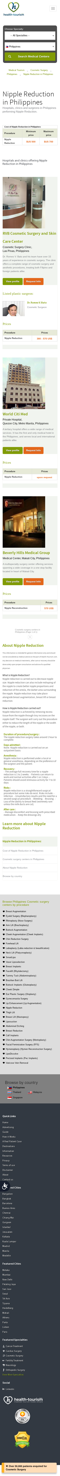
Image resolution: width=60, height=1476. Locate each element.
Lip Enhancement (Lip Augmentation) (23, 1003)
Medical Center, (12, 558)
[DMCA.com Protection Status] (22, 1439)
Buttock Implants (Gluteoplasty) (21, 985)
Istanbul (6, 1227)
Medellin (6, 1256)
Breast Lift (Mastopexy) (17, 1017)
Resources (7, 1156)
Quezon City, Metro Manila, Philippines (25, 423)
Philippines (12, 74)
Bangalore (7, 1194)
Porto (5, 1323)
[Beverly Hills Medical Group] (24, 521)
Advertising (8, 1127)
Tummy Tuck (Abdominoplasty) (21, 975)
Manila (5, 1251)
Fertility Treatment (14, 1361)
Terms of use (8, 1165)
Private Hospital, (13, 419)
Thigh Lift (10, 1012)
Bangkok (6, 1199)
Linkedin (10, 1389)
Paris (5, 1332)
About (5, 1175)
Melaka (6, 1270)
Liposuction (11, 1021)
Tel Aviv (6, 1299)
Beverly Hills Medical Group (26, 553)
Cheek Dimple (12, 989)
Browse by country (12, 876)
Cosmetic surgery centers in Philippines (23, 859)
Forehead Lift (12, 943)
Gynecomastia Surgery (17, 998)
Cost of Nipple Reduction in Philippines (23, 850)
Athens (5, 1318)
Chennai (6, 1213)
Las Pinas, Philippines (16, 251)
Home (5, 1123)
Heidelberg (7, 1308)
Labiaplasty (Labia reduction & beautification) (27, 948)
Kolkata (6, 1237)
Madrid (6, 1246)
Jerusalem (7, 1232)
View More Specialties (13, 1375)
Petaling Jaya (9, 1284)
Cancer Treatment (14, 1346)
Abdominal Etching (15, 1026)
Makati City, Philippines (36, 558)
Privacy (6, 1161)
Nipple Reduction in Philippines (38, 74)
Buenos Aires (8, 1208)
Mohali (5, 1313)
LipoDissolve (12, 1053)
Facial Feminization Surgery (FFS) (22, 1044)
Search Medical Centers (33, 56)
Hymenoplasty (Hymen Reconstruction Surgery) (29, 1049)
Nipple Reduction (14, 1008)
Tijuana (6, 1304)
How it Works (9, 1137)
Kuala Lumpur (9, 1242)
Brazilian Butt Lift (14, 980)
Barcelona (7, 1203)
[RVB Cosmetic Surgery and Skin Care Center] (24, 202)
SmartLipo (11, 957)
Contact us (7, 1180)
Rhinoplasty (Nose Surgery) (19, 920)
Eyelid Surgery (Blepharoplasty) (21, 916)
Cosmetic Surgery (39, 70)
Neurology (11, 1365)
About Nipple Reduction (15, 867)
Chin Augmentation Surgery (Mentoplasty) (26, 1040)
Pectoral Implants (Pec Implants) (22, 1058)
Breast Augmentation (16, 911)
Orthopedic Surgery (15, 1370)
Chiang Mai (8, 1218)
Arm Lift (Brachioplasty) (17, 925)
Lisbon (5, 1327)
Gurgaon (6, 1222)
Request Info (33, 281)
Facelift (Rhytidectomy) (17, 971)
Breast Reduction (14, 1031)
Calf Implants (12, 1035)
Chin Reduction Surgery (17, 939)
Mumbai (6, 1275)
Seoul (5, 1294)
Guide (5, 1132)
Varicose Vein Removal (17, 1063)
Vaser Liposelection (15, 962)
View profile (12, 281)
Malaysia (37, 1092)
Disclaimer (7, 1170)
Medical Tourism (16, 70)
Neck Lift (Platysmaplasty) (19, 952)
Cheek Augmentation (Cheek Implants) (24, 934)
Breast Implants (13, 966)
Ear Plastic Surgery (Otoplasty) (21, 994)
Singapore (17, 1097)
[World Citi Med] (24, 383)
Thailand (17, 1092)
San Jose (6, 1289)
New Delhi (7, 1280)
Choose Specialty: (14, 29)
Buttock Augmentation (16, 930)
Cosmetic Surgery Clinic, (18, 247)
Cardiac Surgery (14, 1351)
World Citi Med (15, 414)
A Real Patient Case (12, 1142)
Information (8, 1151)
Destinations (8, 1146)
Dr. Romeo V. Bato (37, 303)
